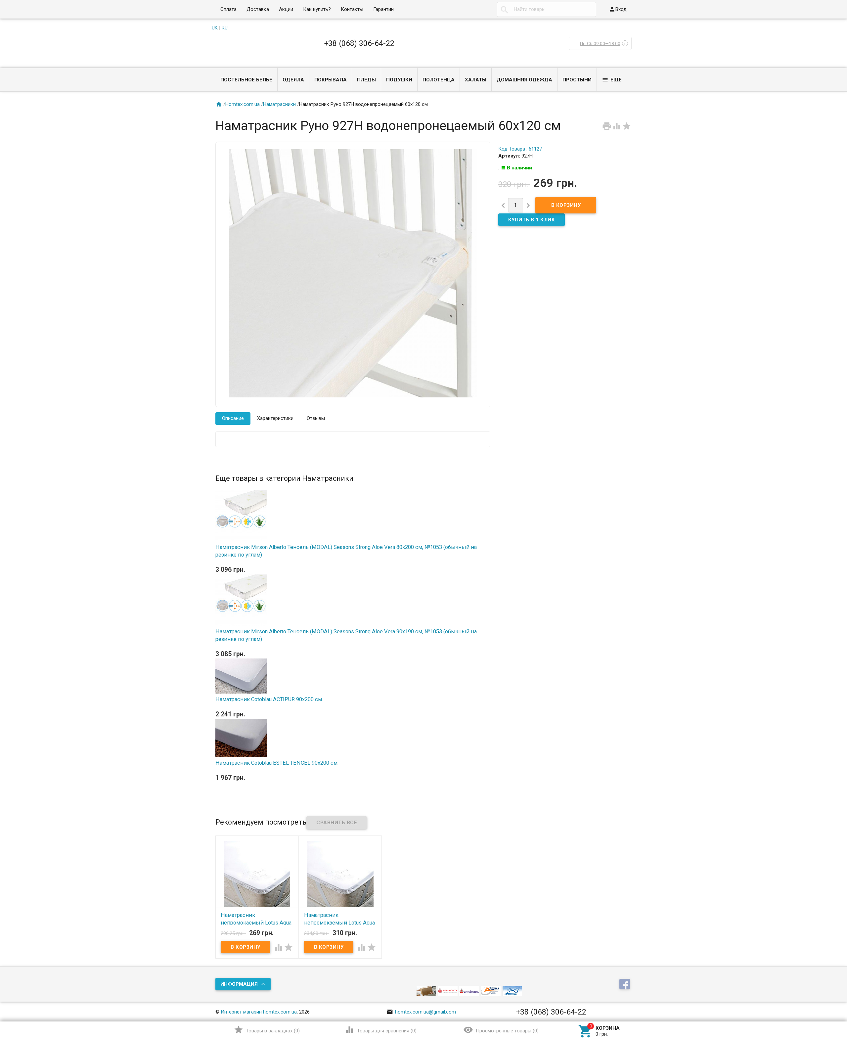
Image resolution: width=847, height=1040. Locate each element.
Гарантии (383, 9)
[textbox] (546, 9)
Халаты (475, 80)
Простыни (577, 80)
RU (225, 28)
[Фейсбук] (625, 985)
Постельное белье (246, 80)
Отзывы (316, 418)
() (267, 1030)
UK (215, 28)
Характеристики (275, 418)
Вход (618, 9)
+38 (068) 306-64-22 (359, 43)
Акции (286, 9)
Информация (239, 984)
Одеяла (293, 80)
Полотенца (439, 80)
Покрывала (330, 80)
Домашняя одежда (524, 80)
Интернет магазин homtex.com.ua (259, 1012)
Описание (233, 418)
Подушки (399, 80)
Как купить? (317, 9)
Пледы (366, 80)
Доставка (257, 9)
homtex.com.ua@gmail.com (421, 1012)
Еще (612, 79)
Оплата (228, 9)
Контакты (352, 9)
